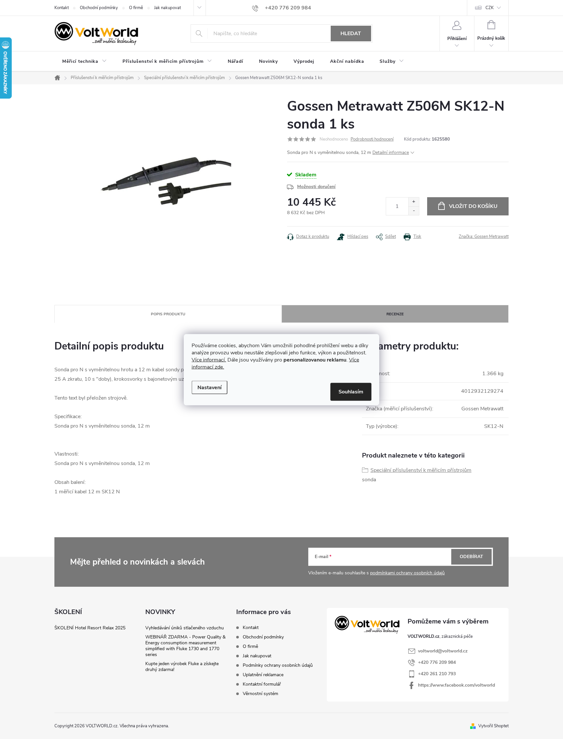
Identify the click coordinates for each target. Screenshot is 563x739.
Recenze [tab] (395, 314)
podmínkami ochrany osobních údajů (407, 573)
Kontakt (61, 8)
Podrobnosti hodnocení (372, 139)
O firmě (136, 8)
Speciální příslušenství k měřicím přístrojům (420, 470)
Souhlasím (351, 391)
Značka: (484, 236)
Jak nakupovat (167, 8)
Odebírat (471, 557)
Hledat (350, 33)
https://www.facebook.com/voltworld (456, 685)
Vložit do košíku (473, 206)
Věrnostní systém (260, 694)
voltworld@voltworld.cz (443, 651)
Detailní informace (390, 152)
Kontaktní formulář (262, 684)
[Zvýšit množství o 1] (413, 202)
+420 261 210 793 (437, 674)
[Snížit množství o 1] (413, 210)
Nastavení (209, 387)
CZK (489, 8)
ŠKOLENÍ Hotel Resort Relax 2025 (89, 628)
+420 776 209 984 (437, 662)
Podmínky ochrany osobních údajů (278, 665)
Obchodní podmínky (99, 8)
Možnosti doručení (316, 187)
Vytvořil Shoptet (493, 726)
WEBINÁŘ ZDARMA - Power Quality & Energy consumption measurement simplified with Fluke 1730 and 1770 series (185, 646)
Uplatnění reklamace (263, 675)
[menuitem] (84, 61)
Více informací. (209, 359)
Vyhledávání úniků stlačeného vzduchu (184, 628)
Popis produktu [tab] (168, 314)
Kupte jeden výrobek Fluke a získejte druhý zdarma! (182, 667)
